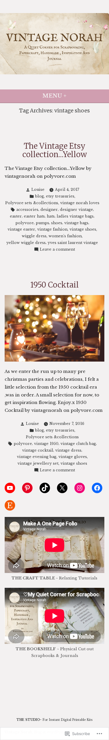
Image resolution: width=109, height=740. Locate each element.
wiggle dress (34, 236)
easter (16, 216)
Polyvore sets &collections (31, 203)
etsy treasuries (60, 196)
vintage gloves (72, 457)
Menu (73, 96)
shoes (56, 223)
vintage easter (21, 229)
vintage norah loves (79, 203)
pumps (42, 223)
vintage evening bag (36, 457)
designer (49, 209)
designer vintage (76, 209)
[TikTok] (45, 488)
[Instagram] (79, 488)
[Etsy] (10, 505)
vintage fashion (52, 229)
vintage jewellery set (37, 463)
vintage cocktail (37, 450)
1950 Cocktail (54, 285)
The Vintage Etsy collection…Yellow (54, 150)
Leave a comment (57, 250)
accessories (27, 209)
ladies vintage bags (75, 216)
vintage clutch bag (78, 443)
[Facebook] (97, 488)
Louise (37, 189)
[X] (62, 488)
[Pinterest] (27, 488)
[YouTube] (10, 488)
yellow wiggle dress (26, 242)
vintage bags (76, 223)
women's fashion (65, 236)
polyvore (24, 223)
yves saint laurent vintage (73, 242)
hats (51, 216)
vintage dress (68, 450)
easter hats (34, 216)
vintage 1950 (46, 443)
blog (39, 196)
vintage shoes (82, 229)
